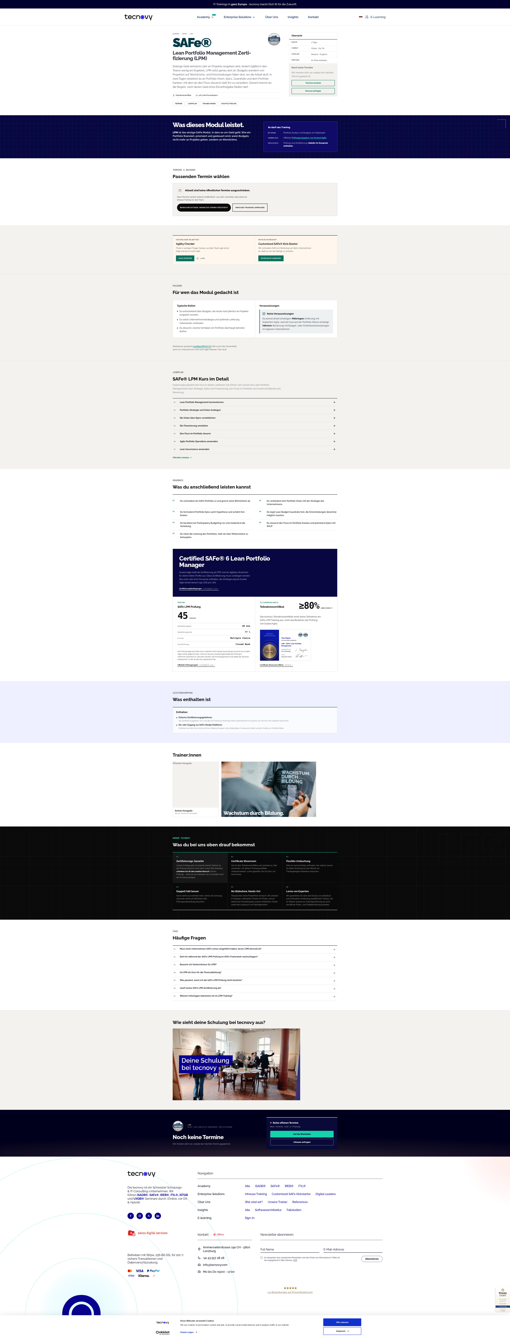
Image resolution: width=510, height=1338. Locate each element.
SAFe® (184, 34)
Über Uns (271, 17)
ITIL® (301, 1186)
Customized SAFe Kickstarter (291, 1194)
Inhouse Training (256, 1194)
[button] (236, 1064)
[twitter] (149, 1216)
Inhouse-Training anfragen (250, 208)
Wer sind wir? (254, 1202)
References (300, 1202)
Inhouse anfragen (313, 91)
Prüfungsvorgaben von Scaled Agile (309, 138)
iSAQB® (142, 1195)
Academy (176, 34)
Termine (178, 104)
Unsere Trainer (277, 1202)
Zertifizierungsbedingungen (199, 589)
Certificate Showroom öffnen (276, 665)
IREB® (164, 1195)
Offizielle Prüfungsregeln (196, 665)
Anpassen (340, 1331)
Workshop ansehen (271, 258)
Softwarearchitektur (268, 1210)
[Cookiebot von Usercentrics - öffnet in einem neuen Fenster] (162, 1333)
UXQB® (138, 1198)
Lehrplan (192, 104)
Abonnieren (372, 1258)
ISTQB (183, 1195)
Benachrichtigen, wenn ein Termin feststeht (204, 208)
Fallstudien (294, 1210)
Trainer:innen (209, 104)
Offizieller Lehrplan (181, 457)
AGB (295, 1260)
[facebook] (131, 1216)
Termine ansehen (313, 83)
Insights (293, 17)
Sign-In (249, 1218)
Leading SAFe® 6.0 (202, 346)
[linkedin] (158, 1216)
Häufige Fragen (228, 104)
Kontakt (313, 17)
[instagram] (140, 1216)
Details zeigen (187, 1332)
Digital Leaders (326, 1194)
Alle (247, 1186)
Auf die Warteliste (302, 1134)
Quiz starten (185, 258)
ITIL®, (175, 1195)
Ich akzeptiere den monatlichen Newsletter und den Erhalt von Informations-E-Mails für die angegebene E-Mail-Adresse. (302, 1259)
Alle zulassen (342, 1322)
